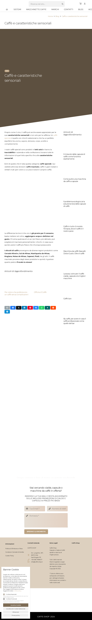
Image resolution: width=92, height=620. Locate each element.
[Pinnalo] (30, 308)
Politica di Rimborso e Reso (14, 548)
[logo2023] (8, 3)
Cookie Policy (9, 556)
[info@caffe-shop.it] (29, 562)
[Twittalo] (18, 308)
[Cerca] (62, 4)
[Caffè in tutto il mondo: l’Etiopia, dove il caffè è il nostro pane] (75, 209)
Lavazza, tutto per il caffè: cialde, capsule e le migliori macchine (74, 276)
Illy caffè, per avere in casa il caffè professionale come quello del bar (74, 321)
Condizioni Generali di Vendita (14, 552)
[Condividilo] (13, 308)
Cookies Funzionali (11, 599)
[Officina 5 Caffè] (46, 275)
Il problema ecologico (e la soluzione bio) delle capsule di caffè (74, 203)
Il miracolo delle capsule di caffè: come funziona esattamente (74, 156)
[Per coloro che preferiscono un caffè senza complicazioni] (16, 275)
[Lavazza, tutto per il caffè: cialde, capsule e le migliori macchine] (75, 257)
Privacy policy (16, 615)
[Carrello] (81, 3)
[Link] (85, 4)
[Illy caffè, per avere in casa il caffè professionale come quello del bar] (75, 302)
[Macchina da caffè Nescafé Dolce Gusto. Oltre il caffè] (75, 234)
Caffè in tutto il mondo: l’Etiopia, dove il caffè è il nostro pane (73, 228)
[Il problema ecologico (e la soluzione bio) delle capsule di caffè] (75, 184)
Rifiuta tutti (16, 612)
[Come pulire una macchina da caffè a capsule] (75, 162)
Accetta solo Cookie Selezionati (15, 608)
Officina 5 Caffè (40, 292)
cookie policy (17, 591)
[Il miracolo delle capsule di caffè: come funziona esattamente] (75, 137)
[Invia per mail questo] (7, 308)
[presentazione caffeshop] (46, 395)
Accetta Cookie (16, 605)
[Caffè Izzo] (75, 281)
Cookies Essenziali (11, 594)
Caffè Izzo (67, 299)
